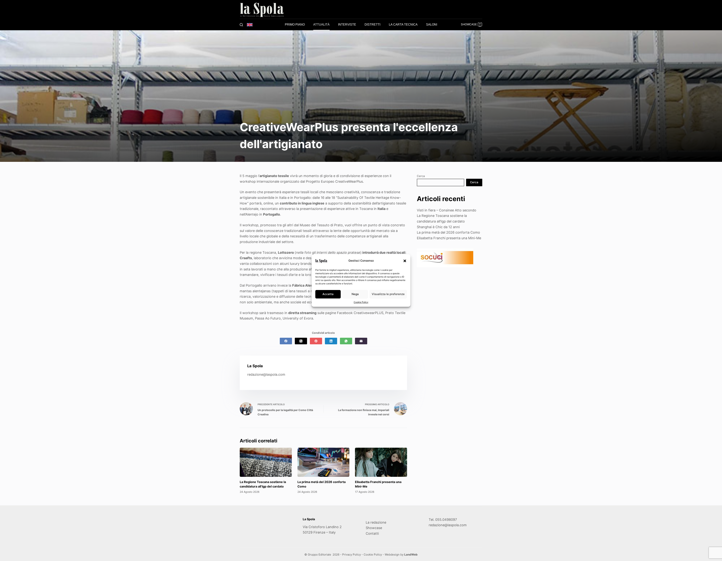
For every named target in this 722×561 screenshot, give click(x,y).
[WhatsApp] (346, 341)
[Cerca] (241, 24)
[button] (405, 261)
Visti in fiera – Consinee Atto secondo (446, 210)
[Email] (361, 341)
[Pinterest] (316, 341)
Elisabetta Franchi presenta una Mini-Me (449, 238)
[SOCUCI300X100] (445, 258)
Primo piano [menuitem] (295, 24)
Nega (355, 294)
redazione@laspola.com (266, 374)
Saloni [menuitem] (431, 24)
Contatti (372, 533)
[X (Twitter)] (301, 341)
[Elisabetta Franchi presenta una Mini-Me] (381, 462)
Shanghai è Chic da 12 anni (438, 227)
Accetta (328, 294)
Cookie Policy (361, 302)
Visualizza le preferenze (388, 294)
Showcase (374, 528)
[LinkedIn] (331, 341)
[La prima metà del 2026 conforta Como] (323, 462)
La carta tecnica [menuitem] (403, 24)
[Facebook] (286, 341)
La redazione (376, 522)
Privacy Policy (351, 554)
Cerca (421, 176)
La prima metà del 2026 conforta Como (448, 232)
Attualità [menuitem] (321, 24)
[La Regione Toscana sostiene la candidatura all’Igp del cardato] (266, 462)
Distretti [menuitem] (372, 24)
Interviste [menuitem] (347, 24)
